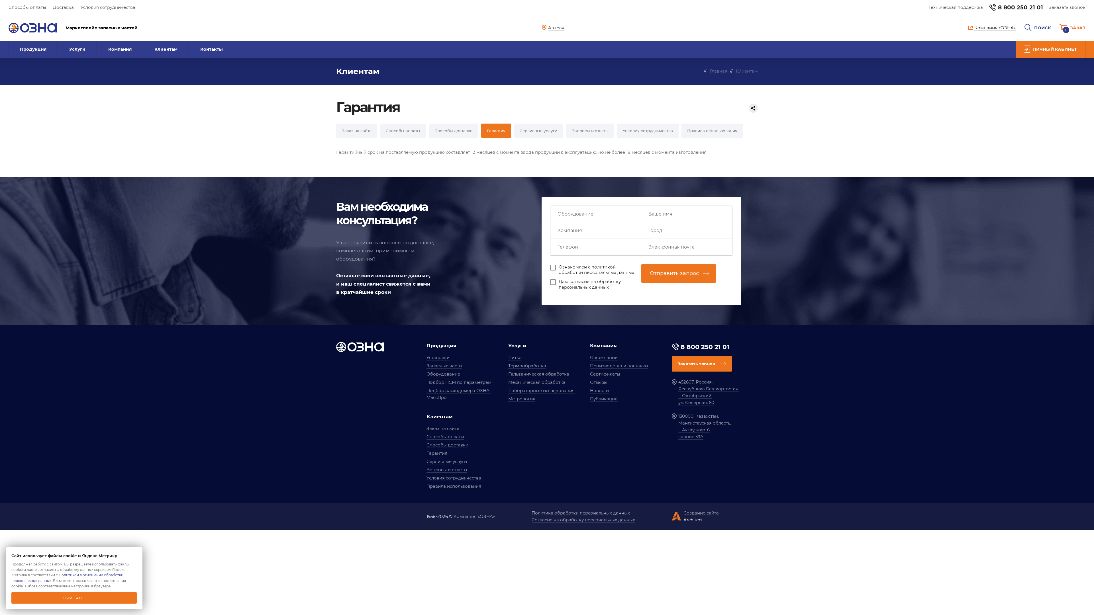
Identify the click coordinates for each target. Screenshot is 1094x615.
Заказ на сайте (442, 428)
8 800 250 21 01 (1020, 7)
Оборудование (443, 374)
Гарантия (436, 453)
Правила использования (453, 486)
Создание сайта (701, 513)
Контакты (211, 49)
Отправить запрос (674, 273)
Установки (438, 357)
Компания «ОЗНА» (474, 516)
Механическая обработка (537, 382)
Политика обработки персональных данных (581, 513)
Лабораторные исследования (541, 390)
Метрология (521, 398)
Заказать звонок (1067, 7)
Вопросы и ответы (446, 469)
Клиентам (165, 49)
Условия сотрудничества (108, 7)
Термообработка (527, 365)
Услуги (77, 49)
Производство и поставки (619, 365)
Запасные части (444, 365)
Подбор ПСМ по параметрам (458, 382)
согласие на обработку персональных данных (590, 284)
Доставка (63, 7)
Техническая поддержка (955, 7)
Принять (73, 598)
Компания (120, 49)
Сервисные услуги (446, 461)
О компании (604, 357)
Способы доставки (447, 445)
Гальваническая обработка (538, 374)
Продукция (33, 49)
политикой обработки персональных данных (596, 269)
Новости (599, 390)
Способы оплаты (27, 7)
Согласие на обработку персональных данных (583, 519)
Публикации (604, 398)
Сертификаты (605, 374)
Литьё (514, 357)
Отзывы (598, 382)
